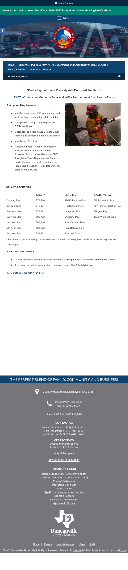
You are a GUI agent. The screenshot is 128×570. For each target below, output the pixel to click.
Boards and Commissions (64, 443)
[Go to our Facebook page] (2, 30)
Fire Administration (82, 265)
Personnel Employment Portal (98, 259)
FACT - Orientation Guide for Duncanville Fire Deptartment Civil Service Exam (64, 97)
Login (123, 550)
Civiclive (77, 550)
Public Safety (39, 64)
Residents (22, 64)
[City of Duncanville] (64, 38)
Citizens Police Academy (64, 446)
